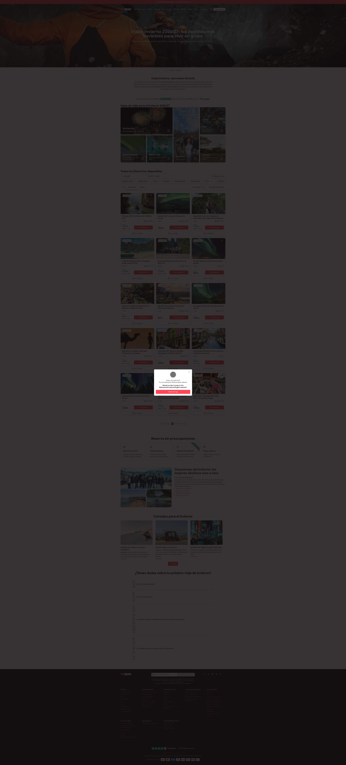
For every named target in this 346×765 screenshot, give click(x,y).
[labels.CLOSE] (189, 372)
